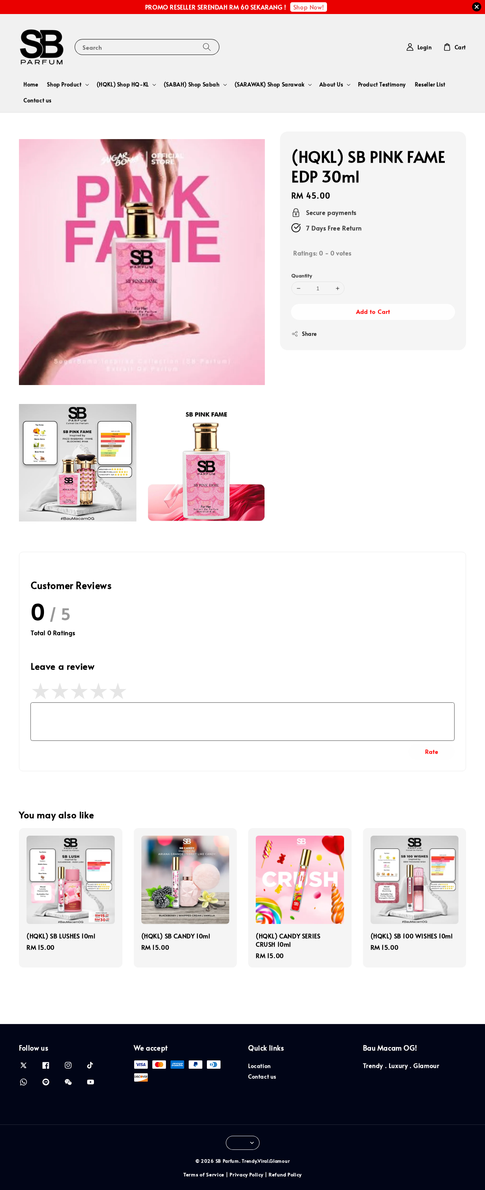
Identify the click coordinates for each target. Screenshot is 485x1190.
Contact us (37, 100)
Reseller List (430, 84)
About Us (331, 84)
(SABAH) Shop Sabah (192, 84)
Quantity (301, 275)
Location (259, 1066)
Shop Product (64, 84)
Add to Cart (373, 312)
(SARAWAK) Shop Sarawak (270, 84)
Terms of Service (203, 1174)
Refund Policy (285, 1174)
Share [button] (309, 334)
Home (30, 84)
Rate (431, 751)
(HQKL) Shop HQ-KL (123, 84)
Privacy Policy (246, 1174)
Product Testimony (382, 84)
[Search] (207, 46)
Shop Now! (308, 7)
